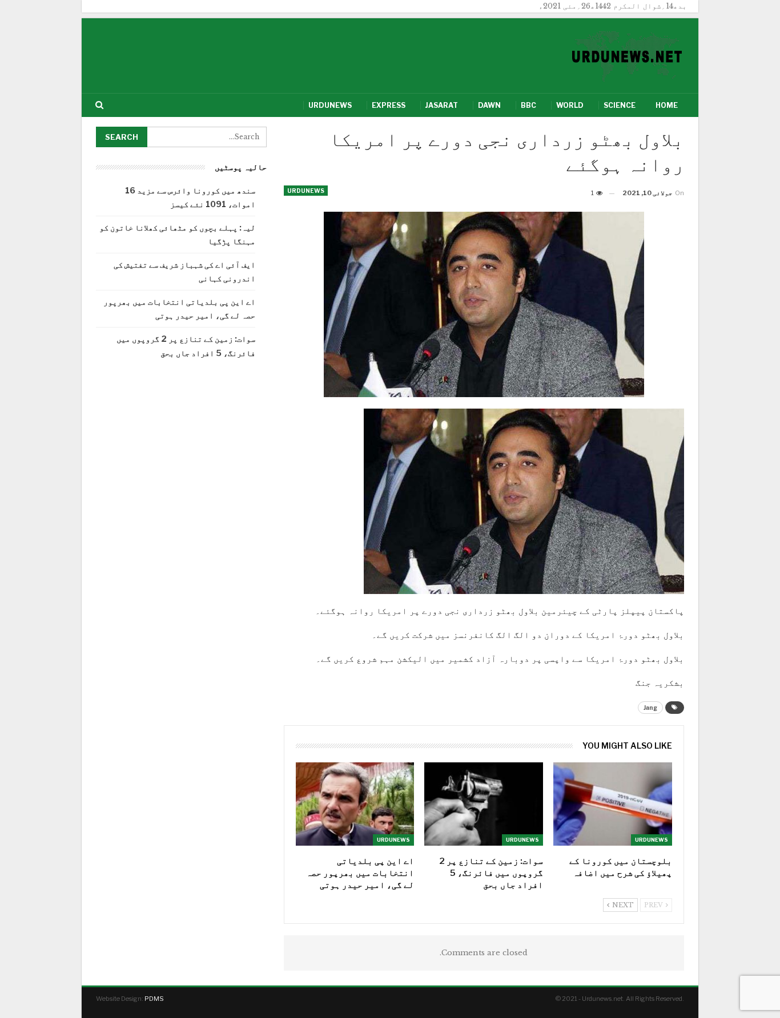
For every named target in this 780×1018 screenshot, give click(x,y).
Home (667, 105)
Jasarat (441, 105)
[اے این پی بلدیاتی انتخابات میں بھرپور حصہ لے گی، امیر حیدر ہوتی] (355, 803)
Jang (650, 707)
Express (388, 105)
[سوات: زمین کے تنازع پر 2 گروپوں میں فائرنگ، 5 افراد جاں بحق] (483, 803)
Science (620, 105)
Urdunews (330, 105)
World (570, 105)
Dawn (489, 105)
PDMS (154, 999)
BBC (528, 105)
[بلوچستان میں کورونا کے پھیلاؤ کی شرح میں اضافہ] (612, 803)
